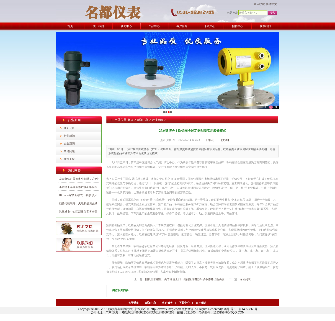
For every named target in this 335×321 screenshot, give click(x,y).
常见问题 (69, 151)
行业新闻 (69, 135)
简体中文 (271, 4)
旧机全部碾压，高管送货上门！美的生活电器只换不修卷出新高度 (184, 279)
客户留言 (201, 302)
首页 (130, 119)
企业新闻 (69, 143)
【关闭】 (224, 140)
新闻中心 (142, 119)
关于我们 (133, 302)
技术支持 (69, 159)
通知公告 (69, 128)
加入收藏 (259, 4)
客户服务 (167, 302)
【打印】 (210, 140)
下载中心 (184, 302)
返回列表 (245, 279)
